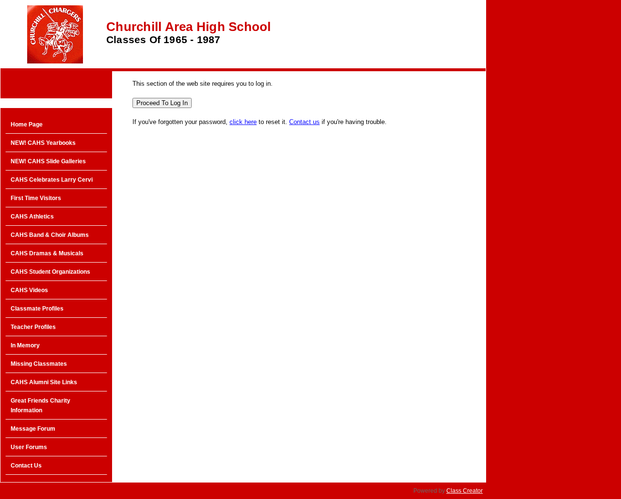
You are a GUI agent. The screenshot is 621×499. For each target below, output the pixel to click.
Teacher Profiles (33, 327)
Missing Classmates (39, 363)
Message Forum (33, 428)
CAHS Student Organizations (50, 271)
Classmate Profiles (37, 308)
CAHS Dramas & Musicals (47, 253)
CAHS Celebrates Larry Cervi (52, 179)
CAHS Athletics (32, 216)
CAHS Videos (29, 290)
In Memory (25, 345)
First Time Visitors (36, 198)
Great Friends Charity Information (40, 405)
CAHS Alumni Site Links (44, 382)
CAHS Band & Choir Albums (50, 235)
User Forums (29, 447)
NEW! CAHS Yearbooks (43, 143)
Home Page (27, 124)
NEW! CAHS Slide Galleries (48, 161)
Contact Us (26, 465)
